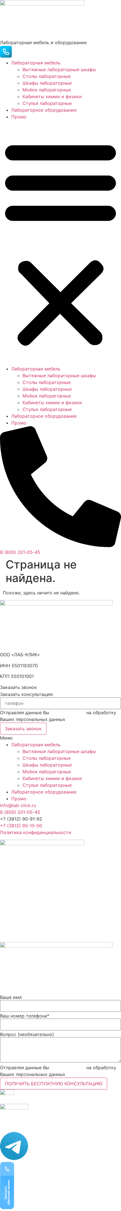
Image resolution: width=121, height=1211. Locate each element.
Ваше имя (11, 997)
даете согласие (68, 712)
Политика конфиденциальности (35, 832)
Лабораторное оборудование (44, 110)
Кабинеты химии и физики (52, 96)
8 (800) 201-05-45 (20, 812)
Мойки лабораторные (47, 90)
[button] (60, 242)
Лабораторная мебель (35, 63)
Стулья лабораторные (47, 103)
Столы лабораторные (47, 76)
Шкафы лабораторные (47, 83)
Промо (18, 117)
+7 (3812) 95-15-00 (21, 825)
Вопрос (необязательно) (27, 1034)
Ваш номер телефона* (24, 1016)
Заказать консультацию (26, 694)
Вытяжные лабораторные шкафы (59, 69)
